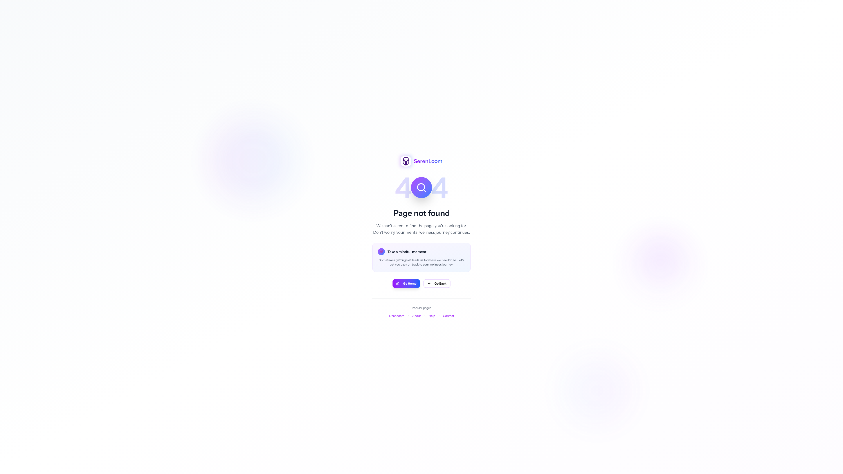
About (416, 316)
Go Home (409, 283)
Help (432, 316)
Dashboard (396, 316)
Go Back (440, 283)
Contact (448, 316)
